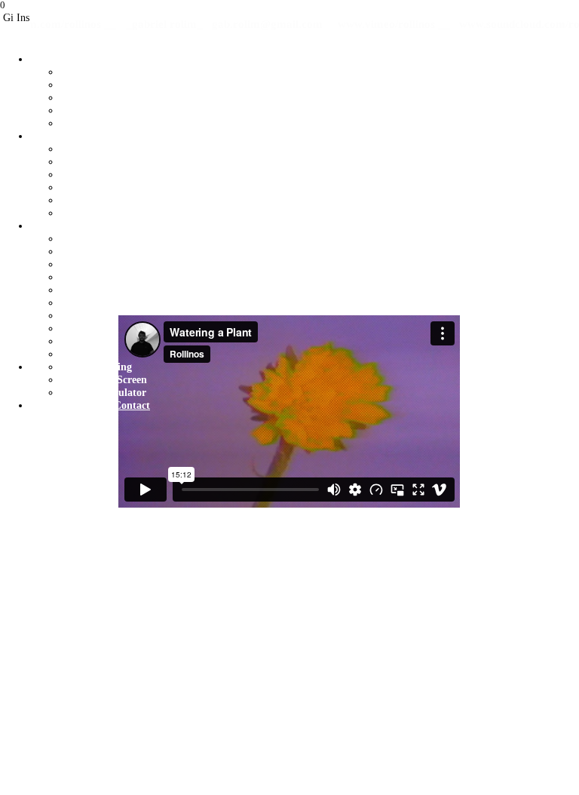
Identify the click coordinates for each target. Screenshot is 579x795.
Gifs (39, 405)
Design (45, 136)
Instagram (81, 405)
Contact (132, 405)
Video (43, 59)
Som (40, 225)
